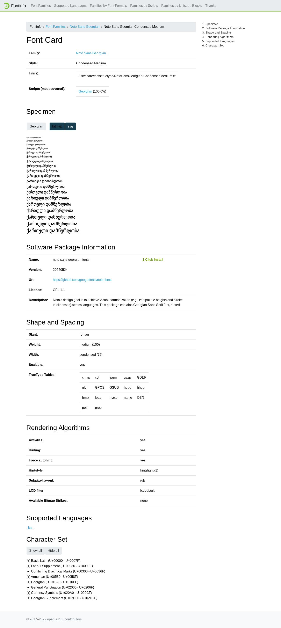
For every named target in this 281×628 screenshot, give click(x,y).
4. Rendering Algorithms (217, 36)
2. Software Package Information (223, 28)
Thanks (210, 5)
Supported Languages (70, 5)
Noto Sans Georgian (85, 26)
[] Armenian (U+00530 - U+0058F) (52, 576)
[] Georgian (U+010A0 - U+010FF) (52, 582)
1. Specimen (210, 23)
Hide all (53, 550)
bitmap (57, 126)
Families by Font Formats (108, 5)
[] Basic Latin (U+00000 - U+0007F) (53, 560)
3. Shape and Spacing (216, 32)
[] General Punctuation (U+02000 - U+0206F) (60, 587)
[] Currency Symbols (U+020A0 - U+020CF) (59, 592)
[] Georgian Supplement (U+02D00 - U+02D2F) (62, 598)
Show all (35, 550)
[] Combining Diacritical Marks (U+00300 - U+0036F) (66, 571)
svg (70, 126)
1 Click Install (153, 259)
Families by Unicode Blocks (181, 5)
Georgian (85, 91)
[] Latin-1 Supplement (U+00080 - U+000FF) (60, 566)
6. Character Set (213, 45)
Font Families (41, 5)
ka (30, 528)
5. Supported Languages (218, 41)
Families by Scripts (144, 5)
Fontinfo (18, 5)
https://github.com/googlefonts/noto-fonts (82, 280)
